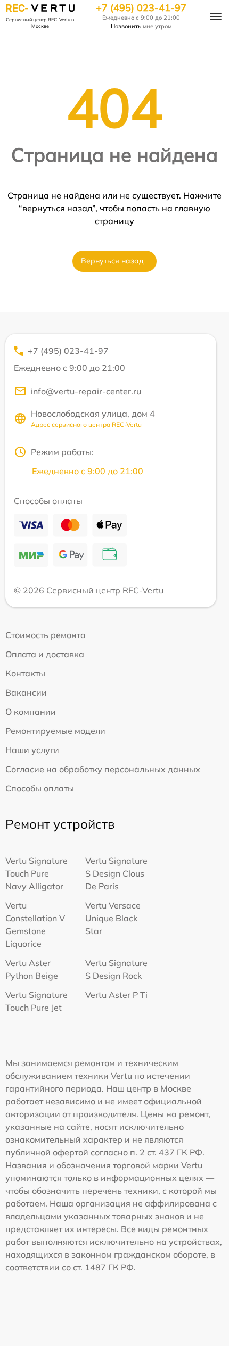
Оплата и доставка (44, 654)
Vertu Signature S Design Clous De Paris (116, 873)
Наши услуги (32, 750)
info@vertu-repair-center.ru (86, 391)
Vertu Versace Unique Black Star (113, 918)
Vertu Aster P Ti (116, 994)
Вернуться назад (112, 261)
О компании (30, 711)
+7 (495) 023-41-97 (141, 8)
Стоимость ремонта (45, 635)
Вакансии (26, 692)
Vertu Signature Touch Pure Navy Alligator (36, 873)
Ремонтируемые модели (55, 730)
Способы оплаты (39, 788)
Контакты (25, 673)
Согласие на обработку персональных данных (102, 769)
